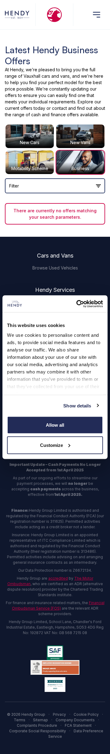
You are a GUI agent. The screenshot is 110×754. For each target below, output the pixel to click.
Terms (19, 720)
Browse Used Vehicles (55, 267)
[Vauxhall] (54, 14)
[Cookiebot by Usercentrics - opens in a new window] (77, 304)
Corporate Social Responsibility (37, 731)
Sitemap (40, 720)
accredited (58, 578)
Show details (77, 405)
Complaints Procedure (37, 725)
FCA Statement (78, 725)
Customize (51, 445)
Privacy (59, 714)
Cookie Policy (86, 714)
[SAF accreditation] (55, 652)
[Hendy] (17, 14)
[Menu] (96, 14)
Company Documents (75, 720)
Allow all (55, 425)
